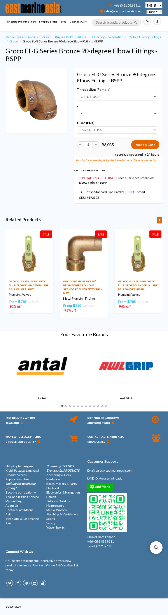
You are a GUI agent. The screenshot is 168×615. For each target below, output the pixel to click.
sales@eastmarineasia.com (122, 11)
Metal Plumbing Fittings (145, 37)
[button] (156, 547)
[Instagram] (34, 583)
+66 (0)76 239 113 (99, 546)
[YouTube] (43, 583)
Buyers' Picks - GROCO (71, 37)
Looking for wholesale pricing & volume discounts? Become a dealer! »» (116, 160)
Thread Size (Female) (93, 89)
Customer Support (102, 461)
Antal (42, 398)
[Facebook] (18, 583)
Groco (13, 41)
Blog (63, 21)
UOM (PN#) (85, 123)
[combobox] (116, 22)
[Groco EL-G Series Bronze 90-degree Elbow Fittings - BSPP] (36, 100)
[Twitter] (9, 583)
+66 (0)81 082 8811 (127, 5)
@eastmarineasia (110, 478)
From (18, 301)
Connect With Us (19, 551)
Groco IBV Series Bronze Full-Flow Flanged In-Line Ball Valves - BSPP (138, 285)
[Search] (135, 22)
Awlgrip (126, 398)
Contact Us (77, 21)
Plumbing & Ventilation (107, 37)
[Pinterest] (26, 583)
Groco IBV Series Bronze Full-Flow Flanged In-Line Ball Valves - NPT (29, 285)
